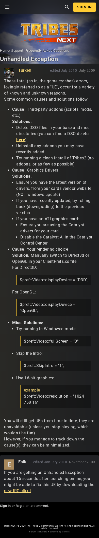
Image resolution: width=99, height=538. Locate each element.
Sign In (84, 7)
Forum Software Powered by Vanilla (49, 531)
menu (7, 7)
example (32, 390)
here (20, 139)
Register (22, 506)
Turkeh (24, 70)
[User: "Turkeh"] (9, 73)
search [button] (67, 7)
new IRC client (17, 490)
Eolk (22, 461)
